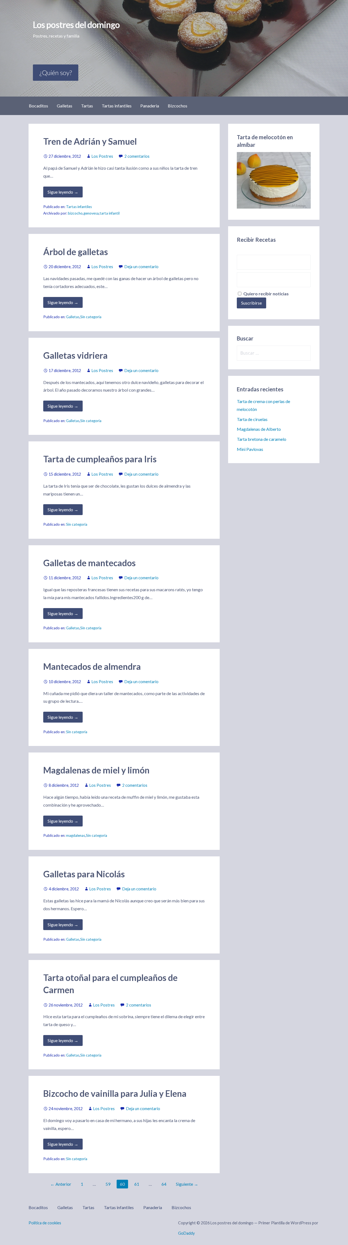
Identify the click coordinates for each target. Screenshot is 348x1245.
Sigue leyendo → (63, 191)
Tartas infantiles (117, 105)
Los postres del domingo (76, 24)
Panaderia (149, 105)
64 (163, 1184)
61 (136, 1184)
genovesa (91, 213)
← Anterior (60, 1184)
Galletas (64, 105)
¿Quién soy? (55, 72)
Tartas (87, 105)
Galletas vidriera (75, 355)
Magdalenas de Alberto (259, 429)
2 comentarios (137, 156)
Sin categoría (90, 317)
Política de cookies (45, 1223)
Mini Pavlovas (250, 449)
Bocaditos (38, 105)
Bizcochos (177, 105)
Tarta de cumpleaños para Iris (100, 459)
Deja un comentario (142, 266)
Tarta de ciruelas (252, 419)
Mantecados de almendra (92, 666)
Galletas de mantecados (89, 563)
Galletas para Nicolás (84, 874)
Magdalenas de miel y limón (96, 770)
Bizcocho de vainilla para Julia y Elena (115, 1093)
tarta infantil (110, 213)
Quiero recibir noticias (266, 293)
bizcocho (75, 213)
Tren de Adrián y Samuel (90, 141)
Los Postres (102, 156)
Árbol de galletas (75, 251)
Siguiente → (187, 1184)
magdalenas (75, 835)
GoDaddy (186, 1233)
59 (107, 1184)
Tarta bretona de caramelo (261, 439)
